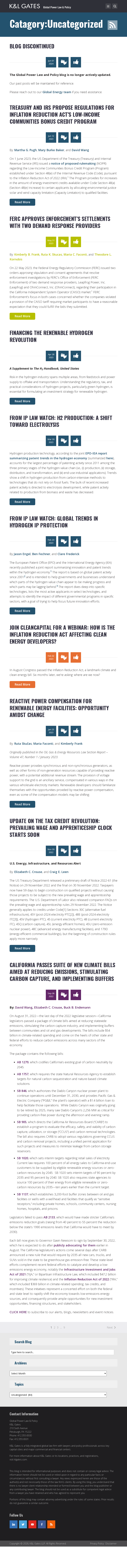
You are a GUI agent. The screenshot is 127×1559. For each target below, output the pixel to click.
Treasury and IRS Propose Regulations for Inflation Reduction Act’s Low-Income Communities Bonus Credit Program (62, 114)
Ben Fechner (41, 554)
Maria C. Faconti (75, 254)
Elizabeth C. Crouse (28, 872)
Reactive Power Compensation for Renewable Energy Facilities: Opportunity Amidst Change (59, 708)
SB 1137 (22, 1194)
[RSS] (51, 1524)
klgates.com (20, 1459)
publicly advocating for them (75, 1245)
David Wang (80, 150)
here (109, 458)
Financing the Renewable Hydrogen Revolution (51, 336)
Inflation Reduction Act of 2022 (86, 1279)
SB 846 (21, 1091)
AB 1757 (22, 1074)
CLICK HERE (18, 1312)
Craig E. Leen (59, 872)
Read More (22, 202)
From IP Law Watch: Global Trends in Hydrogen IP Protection (54, 521)
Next (110, 1327)
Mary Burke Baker (51, 150)
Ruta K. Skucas (51, 254)
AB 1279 (22, 1062)
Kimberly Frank (72, 744)
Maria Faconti (43, 744)
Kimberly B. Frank (27, 254)
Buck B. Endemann (77, 1007)
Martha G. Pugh (25, 150)
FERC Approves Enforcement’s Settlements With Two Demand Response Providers (60, 222)
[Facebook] (42, 1524)
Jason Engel (22, 554)
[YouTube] (32, 1524)
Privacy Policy (97, 1543)
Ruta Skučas (23, 744)
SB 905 (21, 1122)
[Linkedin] (14, 1524)
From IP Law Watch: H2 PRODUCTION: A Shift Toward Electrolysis (61, 421)
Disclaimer (111, 1543)
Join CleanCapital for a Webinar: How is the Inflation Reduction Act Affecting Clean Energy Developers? (62, 634)
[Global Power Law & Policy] (40, 5)
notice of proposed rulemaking (73, 163)
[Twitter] (23, 1524)
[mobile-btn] (108, 6)
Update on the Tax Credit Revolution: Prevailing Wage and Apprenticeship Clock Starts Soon (61, 827)
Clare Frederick (68, 554)
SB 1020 (22, 1158)
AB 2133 (49, 1217)
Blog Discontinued (32, 46)
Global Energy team (56, 92)
